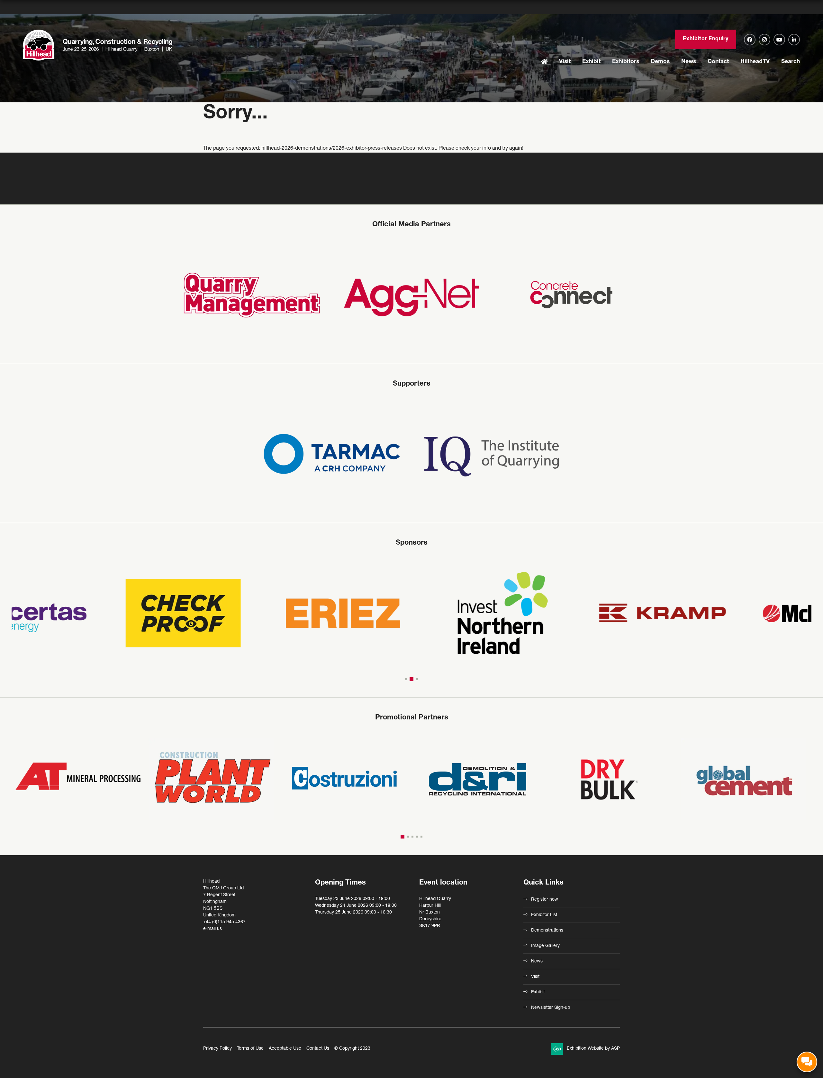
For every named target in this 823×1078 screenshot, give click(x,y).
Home (544, 62)
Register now (544, 899)
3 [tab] (417, 679)
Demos (660, 62)
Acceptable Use (285, 1048)
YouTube (779, 39)
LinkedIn (794, 39)
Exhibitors (625, 62)
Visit (565, 62)
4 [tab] (417, 837)
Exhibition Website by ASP (593, 1048)
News (688, 62)
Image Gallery (545, 946)
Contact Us (317, 1048)
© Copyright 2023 (352, 1048)
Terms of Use (250, 1048)
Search (790, 62)
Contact (718, 62)
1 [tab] (406, 679)
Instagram (764, 39)
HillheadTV (755, 62)
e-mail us (212, 929)
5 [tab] (421, 837)
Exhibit (591, 62)
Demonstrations (547, 930)
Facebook (749, 39)
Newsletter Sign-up (550, 1008)
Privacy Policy (217, 1048)
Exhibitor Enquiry (705, 39)
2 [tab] (411, 679)
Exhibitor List (544, 915)
